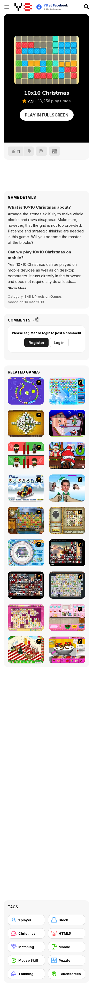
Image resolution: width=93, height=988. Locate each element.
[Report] (41, 151)
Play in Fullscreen (46, 115)
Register (36, 342)
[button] (17, 288)
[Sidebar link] (7, 7)
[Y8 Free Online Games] (23, 7)
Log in (59, 342)
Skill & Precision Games (43, 296)
